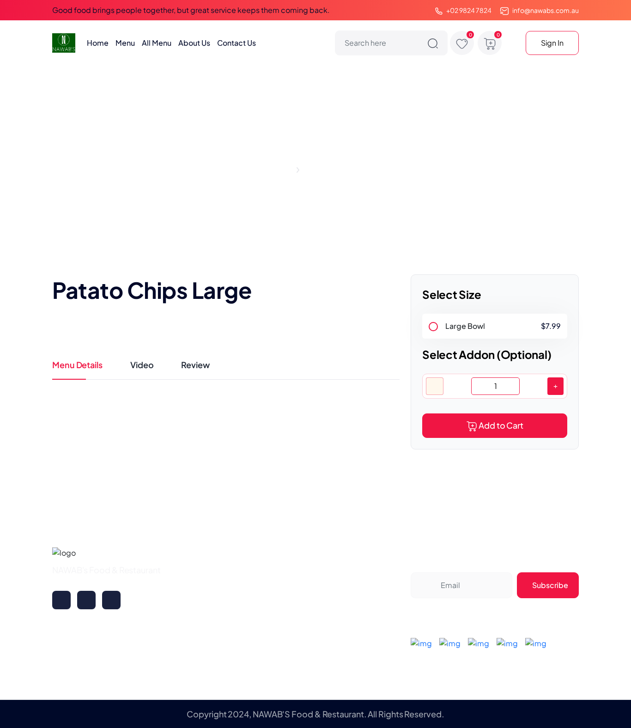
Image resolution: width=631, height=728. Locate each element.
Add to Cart (501, 425)
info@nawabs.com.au (545, 10)
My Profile (250, 581)
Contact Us (236, 43)
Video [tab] (142, 364)
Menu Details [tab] (77, 364)
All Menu (156, 43)
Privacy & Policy (352, 598)
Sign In (552, 43)
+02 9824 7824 (468, 10)
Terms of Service (353, 616)
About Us (194, 43)
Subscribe (550, 585)
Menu (125, 43)
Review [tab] (195, 364)
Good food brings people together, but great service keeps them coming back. (191, 10)
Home (98, 43)
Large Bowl (465, 326)
